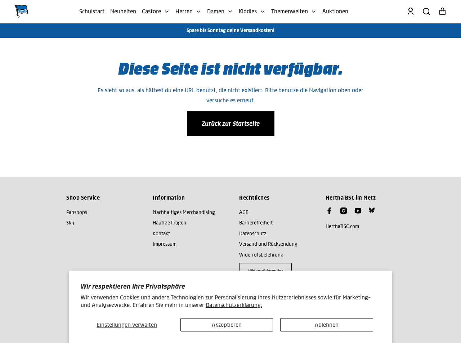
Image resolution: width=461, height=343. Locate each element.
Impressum (164, 244)
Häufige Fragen (169, 223)
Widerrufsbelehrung (261, 255)
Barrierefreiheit (256, 223)
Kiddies (248, 11)
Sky (70, 223)
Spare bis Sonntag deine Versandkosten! (230, 30)
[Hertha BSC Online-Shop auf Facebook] (329, 210)
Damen (215, 11)
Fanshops (76, 212)
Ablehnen (327, 324)
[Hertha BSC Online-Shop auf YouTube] (358, 210)
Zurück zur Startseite (231, 124)
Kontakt (161, 234)
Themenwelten (289, 11)
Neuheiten (123, 11)
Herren (184, 11)
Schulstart (91, 11)
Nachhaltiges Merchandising (184, 212)
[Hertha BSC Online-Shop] (21, 11)
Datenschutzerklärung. (234, 305)
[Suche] (426, 11)
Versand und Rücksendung (268, 244)
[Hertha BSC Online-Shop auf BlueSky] (372, 210)
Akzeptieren (227, 324)
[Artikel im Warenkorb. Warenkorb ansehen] (442, 11)
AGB (244, 212)
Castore (151, 11)
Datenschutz (252, 234)
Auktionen (335, 11)
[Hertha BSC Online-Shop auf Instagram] (343, 210)
